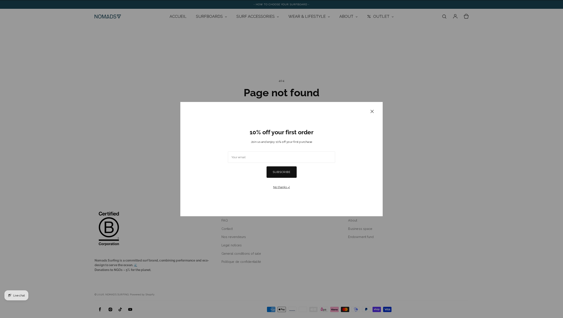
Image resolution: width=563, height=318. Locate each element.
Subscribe (282, 172)
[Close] (372, 111)
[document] (281, 159)
